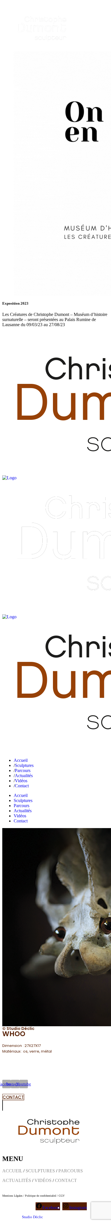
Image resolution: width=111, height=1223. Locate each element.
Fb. (5, 334)
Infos (24, 334)
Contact (38, 334)
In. (14, 334)
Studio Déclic (32, 1217)
